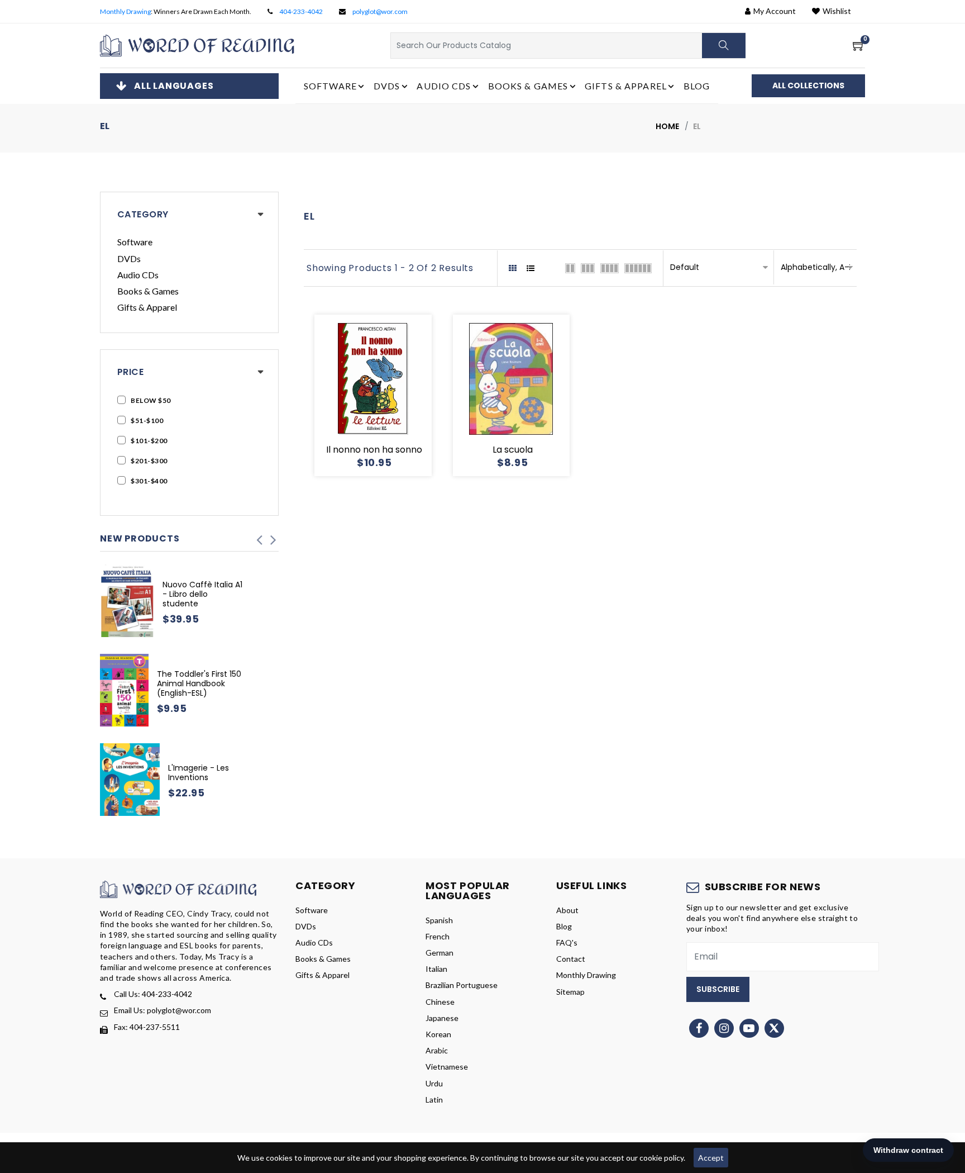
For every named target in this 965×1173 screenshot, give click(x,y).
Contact (570, 958)
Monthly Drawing (125, 11)
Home (667, 126)
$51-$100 (147, 420)
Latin (434, 1099)
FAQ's (566, 942)
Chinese (440, 1001)
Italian (436, 968)
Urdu (434, 1083)
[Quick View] (386, 395)
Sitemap (570, 991)
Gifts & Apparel (147, 307)
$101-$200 (149, 440)
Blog (697, 85)
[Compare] (413, 395)
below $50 (151, 400)
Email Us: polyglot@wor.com (162, 1010)
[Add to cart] (332, 395)
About (567, 910)
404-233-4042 (301, 11)
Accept (711, 1157)
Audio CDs (138, 274)
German (439, 952)
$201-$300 (149, 461)
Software (134, 241)
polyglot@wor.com (380, 11)
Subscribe (717, 989)
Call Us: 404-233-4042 (153, 994)
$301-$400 (149, 481)
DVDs (129, 258)
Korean (438, 1034)
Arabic (437, 1050)
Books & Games (148, 291)
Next (273, 536)
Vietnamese (447, 1066)
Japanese (442, 1018)
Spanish (439, 920)
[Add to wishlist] (359, 395)
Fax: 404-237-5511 (147, 1027)
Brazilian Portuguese (462, 985)
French (438, 936)
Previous (259, 536)
